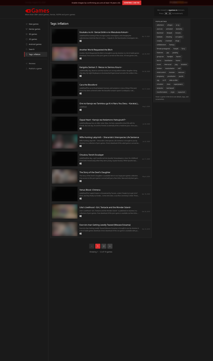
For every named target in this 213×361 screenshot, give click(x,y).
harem (178, 57)
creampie (168, 41)
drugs (177, 41)
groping (175, 53)
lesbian (159, 68)
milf (179, 68)
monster (172, 72)
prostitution (171, 76)
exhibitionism (161, 45)
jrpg (176, 64)
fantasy (171, 45)
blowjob (169, 33)
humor (178, 60)
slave (168, 84)
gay (168, 53)
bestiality (179, 29)
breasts (178, 33)
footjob (175, 49)
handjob (170, 57)
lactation (184, 64)
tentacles (160, 88)
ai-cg (177, 25)
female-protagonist (163, 49)
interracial (167, 64)
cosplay (159, 41)
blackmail (160, 33)
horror (159, 60)
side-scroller (173, 80)
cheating (169, 37)
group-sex (160, 57)
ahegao (169, 25)
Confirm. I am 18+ (132, 3)
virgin (172, 92)
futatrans (160, 53)
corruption (178, 37)
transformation (162, 92)
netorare (181, 72)
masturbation (169, 68)
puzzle (181, 76)
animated (169, 29)
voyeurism (181, 92)
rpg (158, 80)
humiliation (168, 60)
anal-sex (160, 29)
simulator (160, 84)
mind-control (161, 72)
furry (183, 49)
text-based (170, 88)
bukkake (159, 37)
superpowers (178, 84)
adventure (160, 25)
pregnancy (160, 76)
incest (159, 64)
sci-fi (164, 80)
